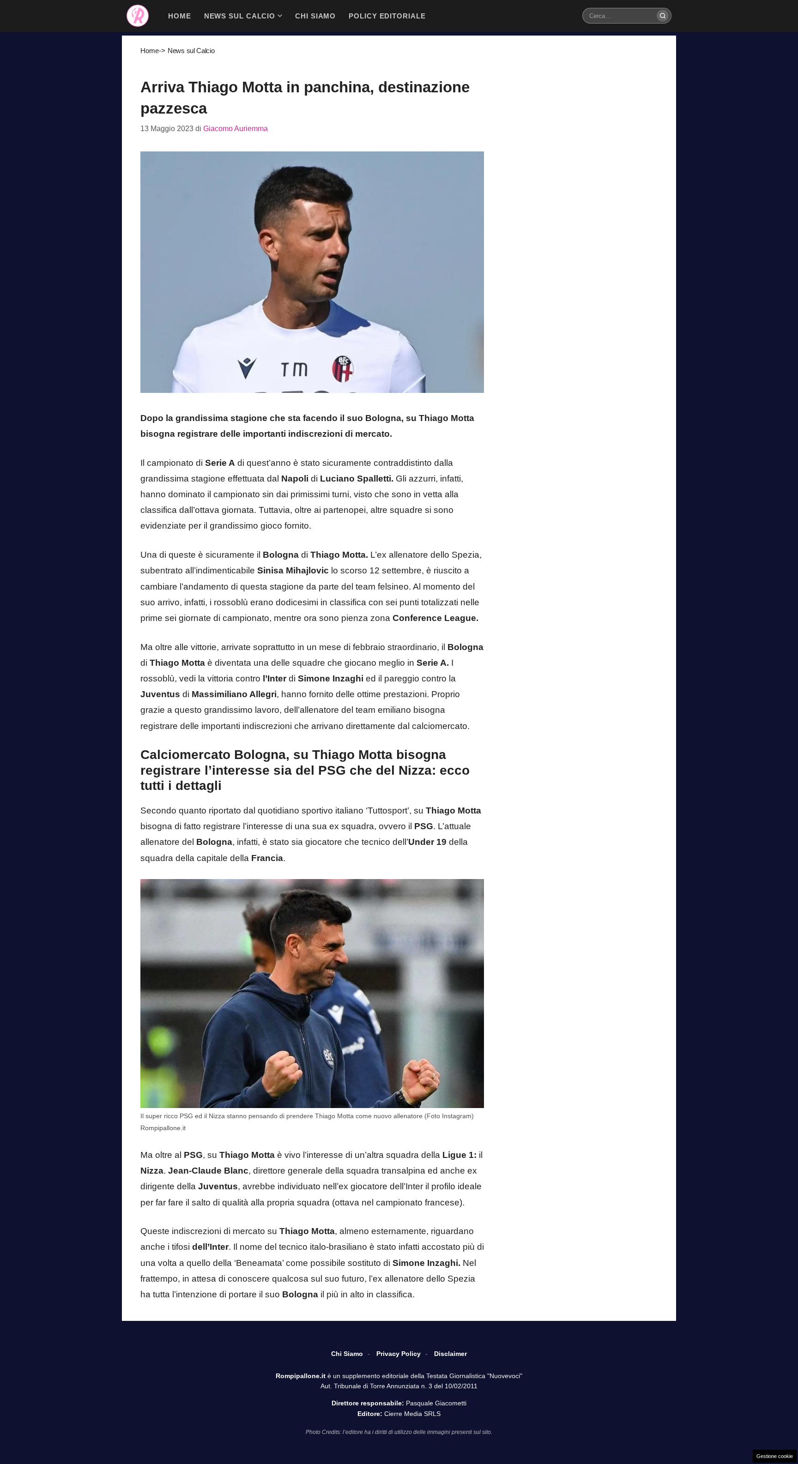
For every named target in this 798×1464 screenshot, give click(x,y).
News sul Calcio (191, 50)
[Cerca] (663, 16)
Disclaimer (450, 1353)
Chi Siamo (347, 1353)
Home (149, 50)
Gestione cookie (774, 1456)
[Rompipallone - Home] (138, 16)
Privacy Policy (398, 1353)
